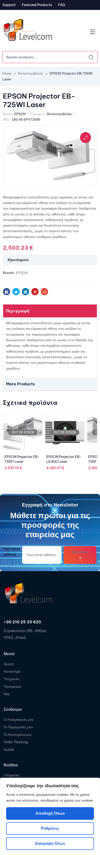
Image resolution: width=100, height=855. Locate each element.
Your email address (12, 551)
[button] (85, 137)
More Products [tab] (20, 383)
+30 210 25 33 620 (22, 621)
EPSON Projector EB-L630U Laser (64, 459)
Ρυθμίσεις (50, 828)
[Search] (87, 57)
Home (7, 73)
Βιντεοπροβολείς (30, 73)
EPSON (20, 114)
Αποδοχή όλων (50, 813)
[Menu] (92, 32)
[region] (50, 816)
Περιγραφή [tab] (17, 310)
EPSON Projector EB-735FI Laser (22, 459)
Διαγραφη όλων (50, 843)
